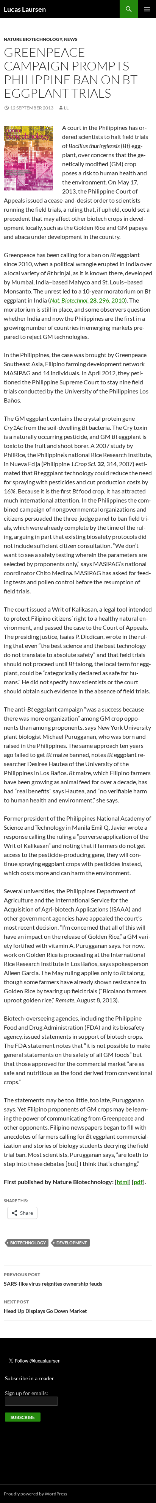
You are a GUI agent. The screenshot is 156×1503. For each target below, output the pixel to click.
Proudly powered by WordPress (35, 1494)
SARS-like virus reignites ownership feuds (53, 1279)
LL (66, 108)
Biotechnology (28, 1242)
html (123, 1181)
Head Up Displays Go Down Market (45, 1306)
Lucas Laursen (25, 9)
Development (71, 1242)
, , (87, 300)
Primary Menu (147, 9)
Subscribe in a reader (29, 1378)
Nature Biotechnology (33, 39)
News (71, 39)
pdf (138, 1181)
